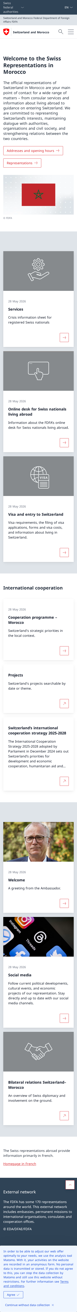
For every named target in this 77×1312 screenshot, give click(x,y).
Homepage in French (19, 1164)
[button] (70, 1184)
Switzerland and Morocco (31, 32)
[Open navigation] (71, 32)
